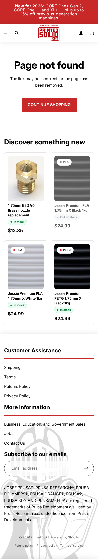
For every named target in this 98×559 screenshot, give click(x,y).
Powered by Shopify (64, 537)
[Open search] (16, 32)
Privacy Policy (17, 395)
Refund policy (24, 545)
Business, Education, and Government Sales (44, 424)
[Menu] (6, 33)
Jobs (8, 433)
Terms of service (72, 545)
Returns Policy (17, 386)
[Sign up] (86, 468)
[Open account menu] (80, 32)
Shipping (12, 367)
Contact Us (14, 443)
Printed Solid (40, 537)
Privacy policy (47, 545)
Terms (10, 376)
